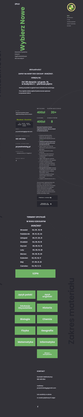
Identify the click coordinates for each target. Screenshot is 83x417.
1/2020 (42, 140)
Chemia (47, 319)
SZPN (35, 273)
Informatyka (47, 342)
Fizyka (25, 330)
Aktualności (70, 17)
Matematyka (25, 342)
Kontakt (69, 25)
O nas (68, 19)
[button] (35, 273)
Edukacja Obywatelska (25, 307)
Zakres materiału (71, 23)
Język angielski (47, 296)
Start (68, 15)
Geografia (47, 330)
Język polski (25, 295)
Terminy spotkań (71, 21)
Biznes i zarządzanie (47, 353)
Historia (47, 308)
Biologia (25, 319)
